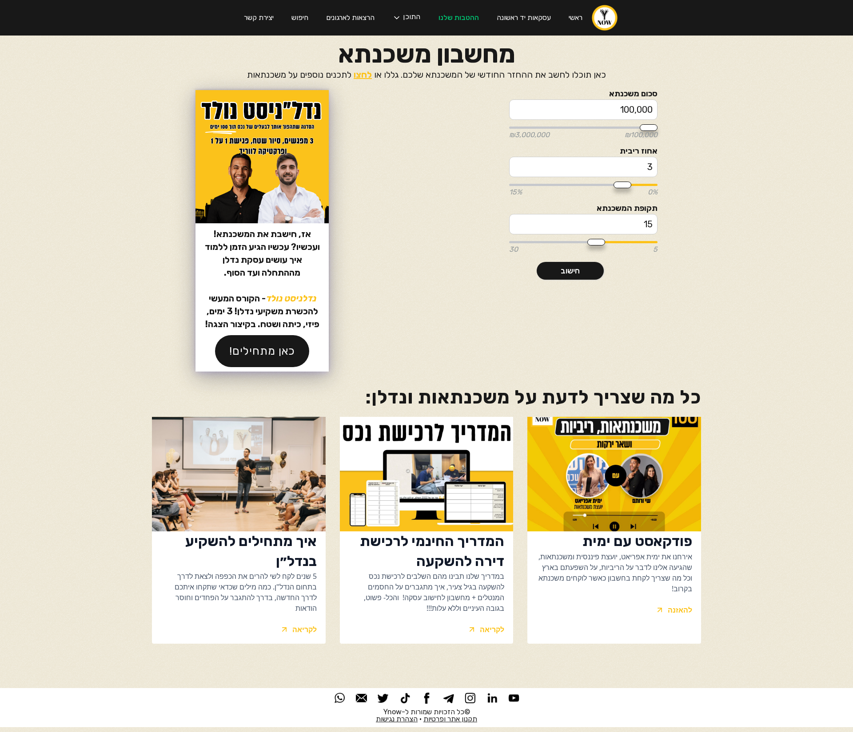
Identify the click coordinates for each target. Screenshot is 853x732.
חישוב (570, 271)
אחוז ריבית (639, 150)
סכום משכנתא (633, 93)
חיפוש (299, 17)
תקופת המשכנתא (627, 208)
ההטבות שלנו (458, 17)
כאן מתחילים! (262, 350)
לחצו (363, 74)
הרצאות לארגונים (350, 17)
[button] (406, 17)
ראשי (575, 17)
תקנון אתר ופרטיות (450, 719)
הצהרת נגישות (397, 719)
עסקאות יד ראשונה (524, 17)
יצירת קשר (259, 17)
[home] (604, 17)
